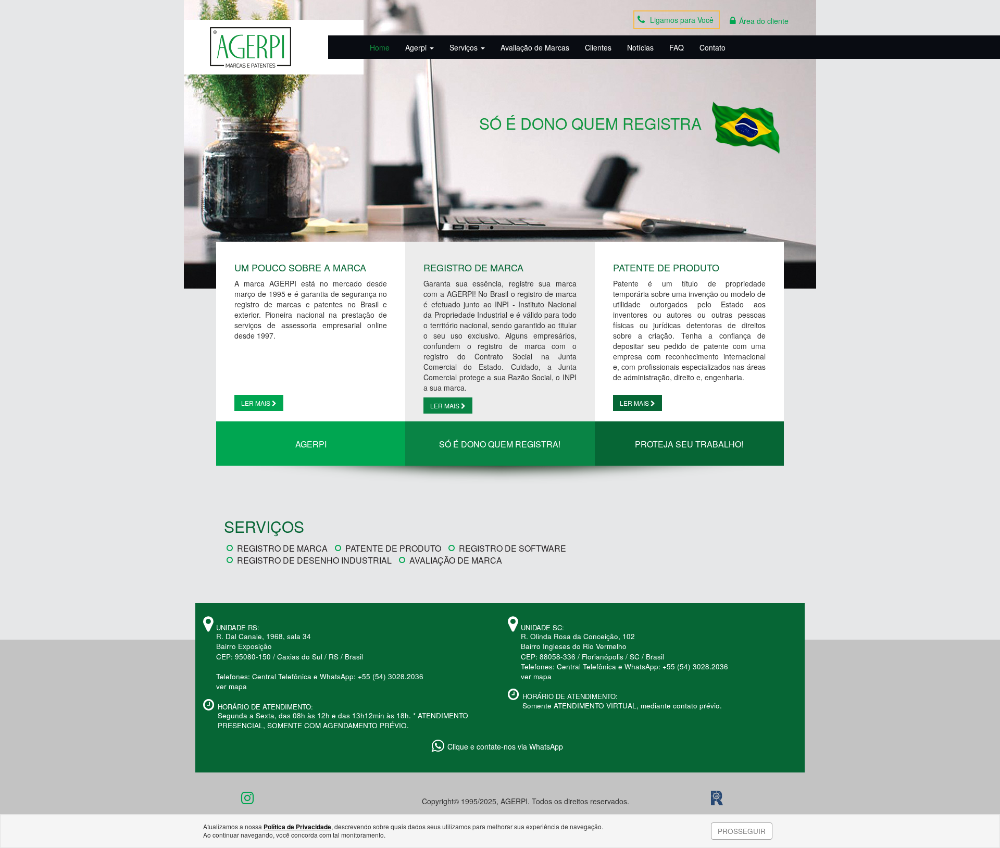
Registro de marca (282, 548)
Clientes (598, 47)
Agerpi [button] (417, 47)
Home (380, 47)
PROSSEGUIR (742, 831)
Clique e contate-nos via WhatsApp (505, 746)
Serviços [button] (464, 47)
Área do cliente (764, 21)
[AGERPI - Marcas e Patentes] (250, 47)
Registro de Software (512, 548)
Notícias (640, 47)
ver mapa (231, 686)
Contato (712, 47)
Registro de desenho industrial (314, 560)
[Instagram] (247, 800)
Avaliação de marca (455, 560)
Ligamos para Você (682, 20)
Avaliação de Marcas (535, 47)
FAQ (676, 47)
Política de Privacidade (297, 826)
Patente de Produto (393, 548)
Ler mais (256, 402)
